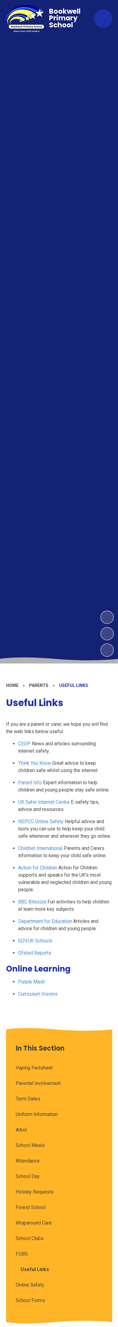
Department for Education (45, 921)
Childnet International (40, 848)
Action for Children (38, 868)
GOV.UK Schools (35, 941)
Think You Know (34, 763)
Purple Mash (31, 982)
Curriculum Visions (37, 994)
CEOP (24, 744)
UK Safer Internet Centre (44, 802)
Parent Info (30, 782)
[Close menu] (103, 18)
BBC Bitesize (32, 902)
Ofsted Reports (34, 953)
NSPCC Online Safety (41, 821)
